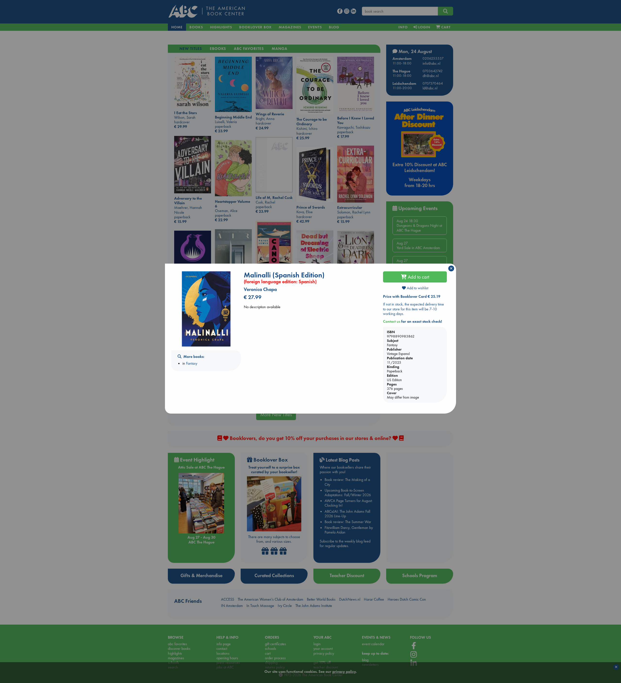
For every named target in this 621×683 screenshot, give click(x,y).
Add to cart (418, 277)
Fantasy (191, 363)
